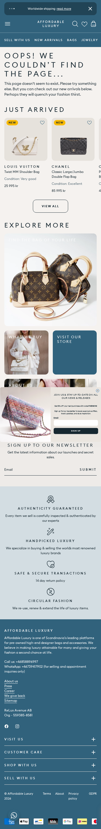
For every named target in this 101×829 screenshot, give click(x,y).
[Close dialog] (97, 390)
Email (56, 418)
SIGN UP (76, 431)
